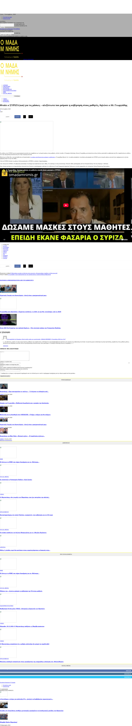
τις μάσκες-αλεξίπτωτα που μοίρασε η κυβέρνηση (43, 157)
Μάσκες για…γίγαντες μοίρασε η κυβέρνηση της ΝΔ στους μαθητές (21, 591)
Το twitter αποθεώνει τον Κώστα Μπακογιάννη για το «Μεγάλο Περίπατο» (23, 532)
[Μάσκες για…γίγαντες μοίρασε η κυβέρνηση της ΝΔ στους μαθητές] (8, 586)
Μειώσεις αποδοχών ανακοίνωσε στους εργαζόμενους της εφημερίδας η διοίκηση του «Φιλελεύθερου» (32, 661)
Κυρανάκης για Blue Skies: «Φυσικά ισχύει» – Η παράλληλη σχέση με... (22, 436)
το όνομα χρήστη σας (19, 24)
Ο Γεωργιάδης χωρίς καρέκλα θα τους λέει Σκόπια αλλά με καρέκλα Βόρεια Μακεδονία (29, 274)
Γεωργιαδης (6, 247)
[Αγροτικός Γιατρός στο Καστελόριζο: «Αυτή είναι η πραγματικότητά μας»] (8, 292)
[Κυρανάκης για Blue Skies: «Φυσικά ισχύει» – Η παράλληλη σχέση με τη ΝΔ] (4, 433)
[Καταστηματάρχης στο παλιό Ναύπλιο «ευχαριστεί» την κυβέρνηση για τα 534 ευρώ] (8, 510)
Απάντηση (5, 345)
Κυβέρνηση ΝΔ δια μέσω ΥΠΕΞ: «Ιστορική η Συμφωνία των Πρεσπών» (22, 608)
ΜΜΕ (4, 92)
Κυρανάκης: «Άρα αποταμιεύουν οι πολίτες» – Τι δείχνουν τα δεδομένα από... (24, 391)
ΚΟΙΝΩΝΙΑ (6, 87)
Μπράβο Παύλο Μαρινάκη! (8, 722)
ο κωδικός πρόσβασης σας (20, 25)
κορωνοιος (5, 250)
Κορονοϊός (5, 248)
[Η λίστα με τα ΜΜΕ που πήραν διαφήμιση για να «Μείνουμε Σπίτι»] (8, 457)
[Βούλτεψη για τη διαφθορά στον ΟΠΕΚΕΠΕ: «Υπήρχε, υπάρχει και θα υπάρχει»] (4, 411)
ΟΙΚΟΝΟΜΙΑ (6, 86)
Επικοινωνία (6, 18)
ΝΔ (4, 254)
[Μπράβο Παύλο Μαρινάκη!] (4, 719)
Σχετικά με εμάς (7, 17)
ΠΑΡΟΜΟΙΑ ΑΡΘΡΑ (5, 280)
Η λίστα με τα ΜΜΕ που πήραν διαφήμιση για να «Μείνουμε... (19, 462)
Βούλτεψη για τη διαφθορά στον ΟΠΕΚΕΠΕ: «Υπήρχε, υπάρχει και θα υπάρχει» (25, 414)
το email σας (17, 33)
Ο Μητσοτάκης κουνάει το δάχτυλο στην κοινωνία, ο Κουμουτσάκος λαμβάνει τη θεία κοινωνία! (33, 273)
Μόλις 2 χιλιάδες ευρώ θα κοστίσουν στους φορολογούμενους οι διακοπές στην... (25, 550)
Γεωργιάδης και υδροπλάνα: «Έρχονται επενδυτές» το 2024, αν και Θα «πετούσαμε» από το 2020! (30, 312)
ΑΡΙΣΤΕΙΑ (6, 100)
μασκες (5, 252)
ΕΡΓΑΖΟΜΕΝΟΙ (7, 89)
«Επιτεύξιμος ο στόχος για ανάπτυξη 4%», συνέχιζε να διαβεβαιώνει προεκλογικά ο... (26, 699)
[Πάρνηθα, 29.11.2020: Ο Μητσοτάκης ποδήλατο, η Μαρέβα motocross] (8, 622)
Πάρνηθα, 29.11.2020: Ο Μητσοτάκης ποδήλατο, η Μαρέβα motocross (22, 626)
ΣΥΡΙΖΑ (5, 256)
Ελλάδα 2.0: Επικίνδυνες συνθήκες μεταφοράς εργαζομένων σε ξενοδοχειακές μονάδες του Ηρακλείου (31, 710)
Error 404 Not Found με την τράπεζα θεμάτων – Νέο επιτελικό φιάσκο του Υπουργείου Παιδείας (30, 328)
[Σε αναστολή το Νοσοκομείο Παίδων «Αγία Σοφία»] (8, 475)
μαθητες (5, 251)
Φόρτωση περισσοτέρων (6, 440)
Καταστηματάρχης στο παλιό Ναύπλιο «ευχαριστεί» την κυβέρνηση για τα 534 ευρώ (26, 515)
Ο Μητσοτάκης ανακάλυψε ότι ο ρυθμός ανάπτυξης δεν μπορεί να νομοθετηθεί (24, 644)
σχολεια (5, 258)
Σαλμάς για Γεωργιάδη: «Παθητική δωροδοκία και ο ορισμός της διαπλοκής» (24, 403)
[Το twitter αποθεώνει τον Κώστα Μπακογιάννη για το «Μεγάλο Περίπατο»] (8, 528)
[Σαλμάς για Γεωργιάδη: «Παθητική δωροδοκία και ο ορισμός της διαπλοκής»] (4, 400)
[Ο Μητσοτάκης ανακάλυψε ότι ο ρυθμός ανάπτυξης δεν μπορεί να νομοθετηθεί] (8, 639)
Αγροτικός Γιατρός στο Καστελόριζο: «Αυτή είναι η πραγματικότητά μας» (23, 295)
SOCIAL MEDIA (7, 93)
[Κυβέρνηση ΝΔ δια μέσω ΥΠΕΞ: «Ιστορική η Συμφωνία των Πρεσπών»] (8, 604)
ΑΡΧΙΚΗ (5, 85)
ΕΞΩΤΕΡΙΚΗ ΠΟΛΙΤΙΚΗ (9, 90)
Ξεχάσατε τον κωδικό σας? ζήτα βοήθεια (10, 28)
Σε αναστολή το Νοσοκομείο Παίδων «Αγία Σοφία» (16, 479)
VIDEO (5, 98)
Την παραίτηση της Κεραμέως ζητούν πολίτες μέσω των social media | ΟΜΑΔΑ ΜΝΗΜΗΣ (29, 339)
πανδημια (5, 255)
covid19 (5, 245)
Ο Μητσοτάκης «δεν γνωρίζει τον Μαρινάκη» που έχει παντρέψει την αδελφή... (25, 497)
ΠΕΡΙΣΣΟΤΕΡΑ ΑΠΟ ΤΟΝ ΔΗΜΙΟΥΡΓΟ (22, 280)
